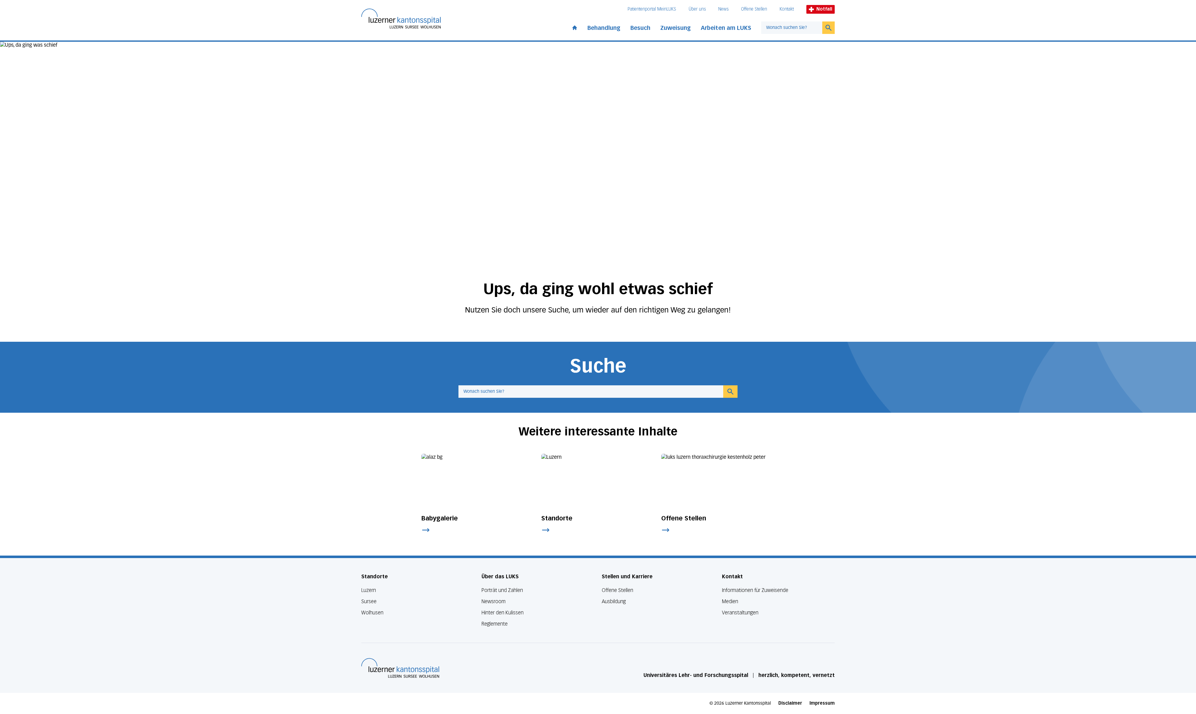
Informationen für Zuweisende (755, 590)
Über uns (697, 9)
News (723, 9)
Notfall (824, 9)
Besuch (640, 28)
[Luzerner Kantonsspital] (400, 668)
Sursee (369, 601)
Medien (730, 601)
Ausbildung (614, 601)
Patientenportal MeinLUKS (652, 9)
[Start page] (574, 26)
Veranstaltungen (740, 613)
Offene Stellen (754, 9)
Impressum (822, 703)
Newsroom (493, 601)
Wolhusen (372, 613)
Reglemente (495, 624)
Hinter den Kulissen (503, 613)
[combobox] (791, 27)
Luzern (368, 590)
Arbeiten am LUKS (726, 28)
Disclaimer (790, 703)
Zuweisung (675, 28)
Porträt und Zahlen (502, 590)
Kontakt (787, 9)
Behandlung (603, 28)
